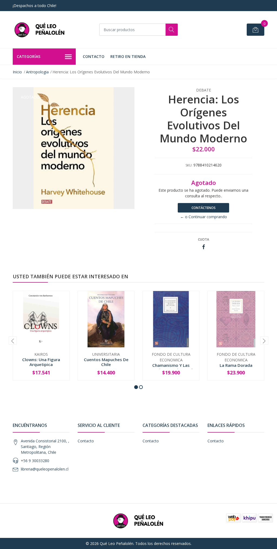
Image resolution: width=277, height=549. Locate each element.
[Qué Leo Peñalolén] (40, 29)
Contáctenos (204, 207)
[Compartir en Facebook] (203, 247)
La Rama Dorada (236, 365)
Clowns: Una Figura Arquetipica (41, 362)
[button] (136, 387)
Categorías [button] (28, 56)
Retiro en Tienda (128, 56)
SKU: (189, 165)
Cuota (203, 239)
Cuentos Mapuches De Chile (106, 362)
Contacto (93, 56)
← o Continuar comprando (203, 216)
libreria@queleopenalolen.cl (44, 469)
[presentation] (13, 340)
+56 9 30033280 (35, 460)
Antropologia (37, 71)
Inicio (17, 71)
